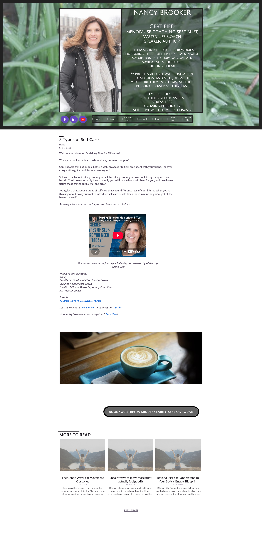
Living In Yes (88, 307)
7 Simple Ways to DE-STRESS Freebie (80, 300)
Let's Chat (111, 314)
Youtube (117, 307)
